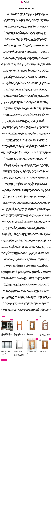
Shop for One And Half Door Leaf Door (19, 285)
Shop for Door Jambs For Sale (34, 122)
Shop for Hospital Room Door (34, 202)
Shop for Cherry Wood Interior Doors (7, 97)
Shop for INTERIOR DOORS (10, 216)
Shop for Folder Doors (15, 167)
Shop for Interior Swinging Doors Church (24, 222)
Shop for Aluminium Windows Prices (40, 33)
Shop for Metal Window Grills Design (10, 266)
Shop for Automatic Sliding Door (10, 66)
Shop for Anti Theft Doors (44, 53)
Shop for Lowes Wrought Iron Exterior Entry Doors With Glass (11, 247)
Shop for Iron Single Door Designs (10, 226)
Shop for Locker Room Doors (30, 241)
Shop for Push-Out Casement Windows (7, 309)
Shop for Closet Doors (20, 103)
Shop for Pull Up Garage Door (10, 308)
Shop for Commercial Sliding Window (32, 108)
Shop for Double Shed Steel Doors (42, 132)
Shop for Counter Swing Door (8, 113)
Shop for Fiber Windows (31, 158)
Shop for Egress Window (19, 138)
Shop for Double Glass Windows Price (29, 127)
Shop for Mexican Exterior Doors (31, 266)
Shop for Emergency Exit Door (42, 139)
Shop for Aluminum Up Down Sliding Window (9, 50)
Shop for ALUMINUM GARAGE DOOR (30, 40)
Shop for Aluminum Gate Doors (42, 40)
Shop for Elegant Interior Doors (31, 139)
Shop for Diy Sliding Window (24, 120)
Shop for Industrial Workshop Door (44, 211)
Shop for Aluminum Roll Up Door (27, 44)
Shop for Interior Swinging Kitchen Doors (38, 222)
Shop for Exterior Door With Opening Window (29, 151)
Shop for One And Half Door (7, 285)
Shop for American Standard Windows (32, 52)
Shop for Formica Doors (17, 171)
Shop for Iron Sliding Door (21, 226)
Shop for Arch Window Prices (7, 60)
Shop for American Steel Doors (44, 52)
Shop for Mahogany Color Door (32, 253)
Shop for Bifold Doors (42, 75)
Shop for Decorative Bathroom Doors (33, 116)
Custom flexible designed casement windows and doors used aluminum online (19, 334)
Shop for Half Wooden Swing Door (33, 195)
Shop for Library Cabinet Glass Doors (42, 239)
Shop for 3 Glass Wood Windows (13, 13)
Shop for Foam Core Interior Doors (18, 166)
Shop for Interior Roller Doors (6, 221)
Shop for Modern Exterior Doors (42, 270)
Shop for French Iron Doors (44, 176)
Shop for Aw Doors (44, 66)
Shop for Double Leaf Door (9, 129)
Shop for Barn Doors (15, 69)
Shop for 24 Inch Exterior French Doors (19, 12)
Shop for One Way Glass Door (6, 286)
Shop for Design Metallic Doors (24, 119)
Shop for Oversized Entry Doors (32, 289)
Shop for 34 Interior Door (10, 15)
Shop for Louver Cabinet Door (21, 242)
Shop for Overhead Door (22, 289)
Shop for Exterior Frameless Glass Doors (7, 152)
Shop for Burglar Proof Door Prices (11, 82)
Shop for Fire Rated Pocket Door (33, 160)
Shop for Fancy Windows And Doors (11, 158)
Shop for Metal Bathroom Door (27, 260)
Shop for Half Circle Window (43, 191)
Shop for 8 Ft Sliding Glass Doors (41, 19)
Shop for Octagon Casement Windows (21, 279)
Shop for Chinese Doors (47, 97)
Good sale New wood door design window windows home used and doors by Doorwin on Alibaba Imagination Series (45, 335)
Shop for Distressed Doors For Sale (13, 120)
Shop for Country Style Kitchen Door (43, 113)
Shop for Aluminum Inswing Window (24, 41)
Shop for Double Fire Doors (7, 127)
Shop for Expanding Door (11, 146)
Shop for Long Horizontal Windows (42, 241)
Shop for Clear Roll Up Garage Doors (42, 102)
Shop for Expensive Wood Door (31, 146)
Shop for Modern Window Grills (37, 272)
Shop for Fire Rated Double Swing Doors (8, 160)
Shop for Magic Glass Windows (25, 252)
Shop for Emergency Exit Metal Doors (15, 140)
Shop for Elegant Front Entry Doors (19, 139)
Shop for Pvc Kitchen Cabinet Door (31, 311)
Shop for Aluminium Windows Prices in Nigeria (12, 34)
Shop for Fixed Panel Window (46, 163)
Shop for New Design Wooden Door (21, 278)
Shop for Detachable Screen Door (35, 119)
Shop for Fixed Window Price (8, 164)
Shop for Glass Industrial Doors (45, 185)
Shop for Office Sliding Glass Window (11, 284)
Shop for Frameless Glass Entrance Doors (11, 173)
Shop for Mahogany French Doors (43, 253)
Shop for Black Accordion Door (9, 77)
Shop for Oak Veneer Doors (9, 279)
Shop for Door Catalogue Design (27, 121)
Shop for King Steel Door (29, 232)
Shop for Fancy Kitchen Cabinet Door (20, 157)
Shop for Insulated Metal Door (19, 214)
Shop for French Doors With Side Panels (10, 176)
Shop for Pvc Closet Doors (35, 309)
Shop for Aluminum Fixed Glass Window (23, 39)
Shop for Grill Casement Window (32, 191)
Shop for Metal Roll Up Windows (42, 264)
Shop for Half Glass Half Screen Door (29, 192)
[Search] (14, 2)
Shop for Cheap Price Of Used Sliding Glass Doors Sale (10, 95)
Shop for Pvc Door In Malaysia (8, 310)
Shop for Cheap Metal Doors (33, 94)
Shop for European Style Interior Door (45, 144)
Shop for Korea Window (35, 235)
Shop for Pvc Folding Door (8, 311)
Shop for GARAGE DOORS (44, 179)
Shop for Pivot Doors (22, 295)
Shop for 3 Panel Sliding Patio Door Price (37, 13)
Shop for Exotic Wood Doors (20, 145)
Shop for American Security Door (8, 52)
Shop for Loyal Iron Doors (10, 248)
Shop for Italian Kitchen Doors (42, 227)
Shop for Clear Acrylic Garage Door (9, 102)
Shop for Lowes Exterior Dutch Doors (23, 245)
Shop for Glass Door (30, 184)
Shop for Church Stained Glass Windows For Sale (32, 100)
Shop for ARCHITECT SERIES (34, 63)
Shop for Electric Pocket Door (28, 138)
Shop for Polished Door (28, 302)
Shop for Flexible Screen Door (8, 165)
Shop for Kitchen (4, 233)
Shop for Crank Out (6, 114)
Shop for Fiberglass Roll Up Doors (12, 159)
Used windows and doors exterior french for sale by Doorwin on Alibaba (6, 353)
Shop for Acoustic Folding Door (30, 25)
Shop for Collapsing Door (29, 103)
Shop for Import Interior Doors (19, 208)
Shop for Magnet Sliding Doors (46, 252)
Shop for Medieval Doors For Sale (20, 259)
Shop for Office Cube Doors (32, 279)
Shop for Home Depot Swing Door (43, 198)
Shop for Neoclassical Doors (21, 277)
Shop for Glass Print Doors (7, 188)
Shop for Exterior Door (4, 151)
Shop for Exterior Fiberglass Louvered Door (44, 151)
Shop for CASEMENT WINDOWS (25, 85)
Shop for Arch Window (32, 59)
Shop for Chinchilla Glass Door (37, 97)
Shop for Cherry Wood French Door (44, 96)
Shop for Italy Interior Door (22, 228)
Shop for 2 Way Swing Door (7, 12)
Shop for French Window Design (32, 177)
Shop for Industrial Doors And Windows (43, 209)
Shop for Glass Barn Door (19, 183)
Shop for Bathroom (43, 70)
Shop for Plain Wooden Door (32, 296)
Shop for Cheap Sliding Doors (45, 95)
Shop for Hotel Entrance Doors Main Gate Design (30, 203)
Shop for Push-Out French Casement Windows (22, 309)
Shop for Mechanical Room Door (9, 259)
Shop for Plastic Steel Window (22, 298)
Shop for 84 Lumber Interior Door (19, 20)
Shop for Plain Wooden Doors (42, 296)
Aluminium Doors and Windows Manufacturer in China (5, 332)
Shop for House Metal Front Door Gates (30, 204)
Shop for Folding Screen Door (7, 170)
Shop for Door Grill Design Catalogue (39, 121)
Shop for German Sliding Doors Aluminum (10, 182)
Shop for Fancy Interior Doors (8, 157)
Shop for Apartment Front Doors (23, 58)
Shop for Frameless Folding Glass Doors (27, 172)
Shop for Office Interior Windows (32, 283)
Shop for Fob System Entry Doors (45, 166)
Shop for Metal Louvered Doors (10, 264)
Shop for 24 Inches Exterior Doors (32, 12)
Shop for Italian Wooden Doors (11, 228)
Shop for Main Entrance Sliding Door (7, 255)
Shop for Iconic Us (25, 207)
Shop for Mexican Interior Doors (42, 266)
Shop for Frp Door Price (18, 178)
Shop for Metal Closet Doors (38, 260)
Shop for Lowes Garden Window (45, 245)
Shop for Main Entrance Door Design (40, 254)
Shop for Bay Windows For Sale (7, 72)
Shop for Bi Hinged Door (9, 75)
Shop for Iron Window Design (30, 226)
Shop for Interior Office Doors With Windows (28, 220)
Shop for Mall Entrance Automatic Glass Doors (43, 255)
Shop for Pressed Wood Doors (31, 305)
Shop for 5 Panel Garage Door (10, 19)
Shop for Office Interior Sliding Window (20, 283)
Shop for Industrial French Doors (8, 210)
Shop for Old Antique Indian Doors (23, 284)
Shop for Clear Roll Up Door (30, 102)
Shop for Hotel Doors (6, 203)
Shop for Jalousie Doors (31, 228)
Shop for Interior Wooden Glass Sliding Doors (35, 223)
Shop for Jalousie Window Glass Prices (22, 229)
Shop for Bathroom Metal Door (8, 71)
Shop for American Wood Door (21, 53)
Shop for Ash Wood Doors (26, 64)
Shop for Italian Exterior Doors (20, 227)
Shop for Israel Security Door (10, 227)
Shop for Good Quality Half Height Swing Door (21, 190)
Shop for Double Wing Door (32, 135)
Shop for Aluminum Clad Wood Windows (40, 38)
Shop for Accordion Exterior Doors (18, 22)
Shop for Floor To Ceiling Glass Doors (20, 165)
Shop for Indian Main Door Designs (40, 208)
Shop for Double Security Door (31, 132)
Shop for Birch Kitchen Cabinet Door (40, 76)
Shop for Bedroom (27, 72)
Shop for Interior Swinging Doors (12, 222)
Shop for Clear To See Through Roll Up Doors (8, 103)
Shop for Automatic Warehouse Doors (34, 66)
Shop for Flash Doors (28, 164)
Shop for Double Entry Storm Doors (44, 126)
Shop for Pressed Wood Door (20, 305)
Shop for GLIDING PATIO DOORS (45, 189)
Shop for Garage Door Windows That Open (32, 179)
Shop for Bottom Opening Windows (31, 78)
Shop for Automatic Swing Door (21, 66)
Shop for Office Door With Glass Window (21, 280)
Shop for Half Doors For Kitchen (8, 192)
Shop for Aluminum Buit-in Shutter (26, 37)
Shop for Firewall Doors (26, 163)
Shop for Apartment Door (32, 56)
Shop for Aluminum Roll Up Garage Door (10, 45)
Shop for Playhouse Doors (9, 299)
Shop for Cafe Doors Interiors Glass (8, 83)
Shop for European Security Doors (6, 144)
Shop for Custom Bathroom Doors (25, 115)
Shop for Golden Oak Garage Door (7, 190)
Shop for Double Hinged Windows (19, 128)
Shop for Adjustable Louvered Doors (12, 27)
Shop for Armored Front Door (5, 64)
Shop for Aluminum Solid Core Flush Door (27, 47)
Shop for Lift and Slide (4, 240)
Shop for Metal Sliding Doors (31, 265)
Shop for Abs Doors (36, 21)
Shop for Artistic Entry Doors (16, 64)
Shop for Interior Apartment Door (6, 215)
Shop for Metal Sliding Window (42, 265)
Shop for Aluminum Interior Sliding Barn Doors (38, 41)
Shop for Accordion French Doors (31, 22)
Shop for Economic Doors (9, 138)
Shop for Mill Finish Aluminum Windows (21, 267)
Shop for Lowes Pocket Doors (24, 246)
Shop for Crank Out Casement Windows (30, 114)
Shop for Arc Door (44, 58)
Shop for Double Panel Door (20, 132)
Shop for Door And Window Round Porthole (14, 121)
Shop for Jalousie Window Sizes (34, 229)
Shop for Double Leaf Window (19, 129)
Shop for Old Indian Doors (34, 284)
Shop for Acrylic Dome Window (9, 26)
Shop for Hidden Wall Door (28, 197)
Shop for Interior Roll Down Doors (42, 220)
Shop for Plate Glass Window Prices (33, 298)
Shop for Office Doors (32, 280)
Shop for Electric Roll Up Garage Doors (40, 138)
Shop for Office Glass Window (8, 283)
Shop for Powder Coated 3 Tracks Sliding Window (25, 303)
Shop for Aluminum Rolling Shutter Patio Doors (40, 45)
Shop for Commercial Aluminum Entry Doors (23, 104)
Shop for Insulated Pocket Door (31, 214)
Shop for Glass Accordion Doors (43, 182)
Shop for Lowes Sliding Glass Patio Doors (36, 246)
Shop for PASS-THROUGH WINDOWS (8, 292)
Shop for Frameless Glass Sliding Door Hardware (27, 173)
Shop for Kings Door (46, 232)
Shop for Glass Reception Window (17, 188)
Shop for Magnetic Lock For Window (20, 253)
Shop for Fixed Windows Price (19, 164)
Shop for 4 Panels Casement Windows (33, 16)
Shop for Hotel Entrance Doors (16, 203)
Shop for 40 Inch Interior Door (45, 16)
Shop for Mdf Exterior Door (42, 258)
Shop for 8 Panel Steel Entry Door (8, 20)
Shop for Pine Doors (9, 295)
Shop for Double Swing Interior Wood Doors (28, 134)
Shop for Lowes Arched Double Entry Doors (9, 245)
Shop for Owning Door (6, 290)
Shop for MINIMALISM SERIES (43, 267)
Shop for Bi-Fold (17, 75)
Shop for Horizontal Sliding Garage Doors (24, 201)
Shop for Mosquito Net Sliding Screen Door (43, 273)
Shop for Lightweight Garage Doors (34, 240)
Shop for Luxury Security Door (18, 251)
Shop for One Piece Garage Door (43, 285)
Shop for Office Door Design (9, 280)
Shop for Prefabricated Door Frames (13, 304)
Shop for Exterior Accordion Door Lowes (12, 147)
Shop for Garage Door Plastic (8, 179)
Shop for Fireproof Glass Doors (6, 163)
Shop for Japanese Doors (45, 229)
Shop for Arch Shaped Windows (9, 59)
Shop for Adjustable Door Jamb (43, 26)
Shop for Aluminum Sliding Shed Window (37, 46)
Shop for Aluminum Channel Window (26, 38)
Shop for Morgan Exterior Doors (7, 273)
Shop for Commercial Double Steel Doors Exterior (12, 107)
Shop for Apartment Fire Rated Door (11, 58)
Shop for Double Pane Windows (10, 132)
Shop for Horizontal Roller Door (11, 201)
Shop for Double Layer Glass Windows (43, 128)
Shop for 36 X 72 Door (42, 15)
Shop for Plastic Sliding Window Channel (44, 297)
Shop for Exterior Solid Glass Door (18, 153)
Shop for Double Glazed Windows (7, 128)
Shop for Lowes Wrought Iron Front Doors (28, 247)
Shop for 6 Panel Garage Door (20, 19)
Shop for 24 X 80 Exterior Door (44, 12)
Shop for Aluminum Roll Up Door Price (40, 44)
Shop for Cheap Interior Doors (23, 94)
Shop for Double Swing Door (19, 133)
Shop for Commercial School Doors (7, 108)
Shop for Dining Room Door (46, 119)
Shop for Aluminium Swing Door (44, 31)
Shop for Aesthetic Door (23, 27)
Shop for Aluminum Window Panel (23, 50)
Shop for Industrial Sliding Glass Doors (43, 210)
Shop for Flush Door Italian (44, 165)
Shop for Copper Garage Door (34, 110)
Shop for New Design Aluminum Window (44, 277)
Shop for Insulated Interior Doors (8, 214)
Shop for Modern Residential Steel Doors (7, 272)
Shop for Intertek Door (47, 223)
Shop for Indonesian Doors (19, 209)
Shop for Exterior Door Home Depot (15, 151)
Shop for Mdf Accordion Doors (23, 258)
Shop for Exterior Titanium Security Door (30, 153)
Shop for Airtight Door (42, 27)
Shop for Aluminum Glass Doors (11, 41)
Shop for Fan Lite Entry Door (43, 154)
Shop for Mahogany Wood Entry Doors (27, 254)
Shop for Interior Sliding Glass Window (18, 221)
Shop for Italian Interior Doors (31, 227)
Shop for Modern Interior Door (6, 271)
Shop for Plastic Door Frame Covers (31, 297)
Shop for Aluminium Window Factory (12, 33)
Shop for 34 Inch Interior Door (43, 14)
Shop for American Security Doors (19, 52)
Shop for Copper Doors (14, 110)
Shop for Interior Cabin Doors (38, 215)
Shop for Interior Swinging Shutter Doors (7, 223)
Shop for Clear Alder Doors (21, 102)
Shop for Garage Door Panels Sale (44, 178)
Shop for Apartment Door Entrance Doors (43, 56)
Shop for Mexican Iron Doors (8, 267)
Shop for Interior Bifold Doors (27, 215)
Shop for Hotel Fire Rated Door (44, 203)
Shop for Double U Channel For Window (10, 135)
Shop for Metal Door (47, 260)
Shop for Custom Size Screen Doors (7, 116)
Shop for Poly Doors (37, 302)
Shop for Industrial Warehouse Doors (21, 211)
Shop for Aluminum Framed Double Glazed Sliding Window (14, 40)
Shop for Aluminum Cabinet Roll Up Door (39, 37)
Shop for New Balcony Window (32, 277)
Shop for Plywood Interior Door (19, 302)
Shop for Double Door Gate (6, 126)
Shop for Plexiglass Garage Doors (42, 299)
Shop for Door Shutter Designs (45, 122)
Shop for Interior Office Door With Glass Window (12, 220)
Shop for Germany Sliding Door (32, 182)
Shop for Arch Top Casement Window (21, 59)
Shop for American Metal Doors (10, 51)
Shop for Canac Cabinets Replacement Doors (32, 83)
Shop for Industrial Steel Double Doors (8, 211)
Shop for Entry (40, 141)
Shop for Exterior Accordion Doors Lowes (39, 147)
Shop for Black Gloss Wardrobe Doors (21, 77)
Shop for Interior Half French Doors (40, 217)
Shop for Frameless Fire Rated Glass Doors (13, 172)
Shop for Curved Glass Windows (43, 114)
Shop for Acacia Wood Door (45, 21)
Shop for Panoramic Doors (35, 290)
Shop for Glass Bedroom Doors (10, 184)
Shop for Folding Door (35, 167)
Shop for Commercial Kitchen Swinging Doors (40, 107)
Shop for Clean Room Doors (41, 101)
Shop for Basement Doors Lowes (42, 69)
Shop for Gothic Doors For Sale (35, 190)
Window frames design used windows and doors (31, 334)
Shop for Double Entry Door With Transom (30, 126)
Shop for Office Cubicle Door (42, 279)
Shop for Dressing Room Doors (43, 135)
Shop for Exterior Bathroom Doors (39, 148)
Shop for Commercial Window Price (45, 108)
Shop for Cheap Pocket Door (43, 94)
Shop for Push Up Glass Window (31, 308)
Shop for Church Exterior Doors (19, 100)
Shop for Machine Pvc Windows (14, 252)
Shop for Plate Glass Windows (45, 298)
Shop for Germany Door (22, 182)
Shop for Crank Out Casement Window (17, 114)
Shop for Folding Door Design (44, 167)
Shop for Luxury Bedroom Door (41, 248)
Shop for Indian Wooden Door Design (8, 209)
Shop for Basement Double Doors (11, 70)
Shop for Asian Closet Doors (35, 64)
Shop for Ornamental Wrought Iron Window (43, 286)
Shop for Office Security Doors (44, 283)
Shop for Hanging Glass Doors (12, 196)
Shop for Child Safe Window (18, 97)
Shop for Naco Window (4, 277)
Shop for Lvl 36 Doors (4, 252)
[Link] (25, 2)
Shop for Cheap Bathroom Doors (40, 89)
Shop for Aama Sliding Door (18, 21)
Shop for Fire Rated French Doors (21, 160)
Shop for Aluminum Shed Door (12, 46)
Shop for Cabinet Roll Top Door (23, 82)
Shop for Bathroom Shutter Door (19, 71)
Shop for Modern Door (22, 270)
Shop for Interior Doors (19, 216)
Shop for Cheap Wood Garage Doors (19, 96)
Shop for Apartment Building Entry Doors (19, 56)
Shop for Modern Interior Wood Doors (18, 271)
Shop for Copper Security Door (45, 110)
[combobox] (8, 2)
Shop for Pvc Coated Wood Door (46, 309)
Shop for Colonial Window (47, 103)
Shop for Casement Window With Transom (12, 85)
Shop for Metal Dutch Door (32, 261)
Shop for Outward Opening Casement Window (10, 289)
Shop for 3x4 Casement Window (7, 16)
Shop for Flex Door (36, 164)
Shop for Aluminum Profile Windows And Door (13, 44)
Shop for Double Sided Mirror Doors (7, 133)
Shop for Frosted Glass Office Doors (7, 178)
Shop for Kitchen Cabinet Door (13, 233)
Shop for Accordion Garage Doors (42, 22)
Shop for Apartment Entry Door (32, 57)
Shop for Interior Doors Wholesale (29, 216)
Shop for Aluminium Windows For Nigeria (26, 33)
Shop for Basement (23, 69)
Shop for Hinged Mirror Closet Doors (9, 198)
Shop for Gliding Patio (35, 189)
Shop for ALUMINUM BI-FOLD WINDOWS (12, 37)
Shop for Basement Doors (31, 69)
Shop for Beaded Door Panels (18, 72)
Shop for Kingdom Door (38, 232)
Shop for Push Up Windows (41, 308)
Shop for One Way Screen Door (18, 286)
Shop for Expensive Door (20, 146)
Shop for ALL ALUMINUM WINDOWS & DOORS (11, 28)
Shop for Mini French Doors (32, 267)
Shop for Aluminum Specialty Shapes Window (42, 47)
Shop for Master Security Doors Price (11, 258)
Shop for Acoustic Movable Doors (42, 25)
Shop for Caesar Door (42, 82)
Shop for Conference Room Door (34, 109)
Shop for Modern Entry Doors (31, 270)
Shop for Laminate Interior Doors (46, 236)
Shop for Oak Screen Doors (45, 278)
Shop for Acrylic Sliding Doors (32, 26)
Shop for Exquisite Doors (41, 146)
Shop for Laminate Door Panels (35, 236)
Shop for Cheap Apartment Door (29, 89)
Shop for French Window (22, 177)
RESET (3, 316)
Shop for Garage (35, 178)
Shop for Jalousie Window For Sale (8, 229)
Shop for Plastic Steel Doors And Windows (9, 298)
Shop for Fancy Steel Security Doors (43, 157)
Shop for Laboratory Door (15, 236)
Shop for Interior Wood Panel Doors (21, 223)
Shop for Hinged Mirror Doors (20, 198)
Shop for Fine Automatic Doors (24, 159)
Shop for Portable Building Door (11, 303)
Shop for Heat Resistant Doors (23, 196)
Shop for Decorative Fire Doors (45, 116)
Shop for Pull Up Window (20, 308)
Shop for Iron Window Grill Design (41, 226)
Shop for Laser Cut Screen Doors (9, 239)
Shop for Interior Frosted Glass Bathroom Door (13, 217)
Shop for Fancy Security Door (31, 157)
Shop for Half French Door (18, 192)
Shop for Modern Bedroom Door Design (11, 270)
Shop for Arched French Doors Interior (43, 60)
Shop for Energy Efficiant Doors (38, 140)
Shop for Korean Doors (43, 235)
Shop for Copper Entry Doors (23, 110)
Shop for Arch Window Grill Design (42, 59)
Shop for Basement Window (22, 70)
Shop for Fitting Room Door (35, 163)
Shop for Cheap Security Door (25, 95)
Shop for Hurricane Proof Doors (6, 207)
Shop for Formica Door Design (8, 171)
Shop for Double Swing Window (41, 134)
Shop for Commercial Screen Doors (19, 108)
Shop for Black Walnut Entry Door (9, 78)
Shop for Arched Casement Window (19, 60)
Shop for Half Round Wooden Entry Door (20, 195)
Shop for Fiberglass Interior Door (41, 158)
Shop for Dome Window (34, 120)
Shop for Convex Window (44, 109)
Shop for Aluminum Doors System (10, 39)
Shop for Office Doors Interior (42, 280)
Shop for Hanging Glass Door (44, 195)
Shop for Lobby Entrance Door (20, 241)
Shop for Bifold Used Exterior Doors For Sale (13, 76)
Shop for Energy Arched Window (27, 140)
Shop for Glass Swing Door (26, 189)
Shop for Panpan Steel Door (44, 290)
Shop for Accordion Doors (8, 22)
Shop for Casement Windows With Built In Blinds (39, 85)
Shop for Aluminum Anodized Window (40, 34)
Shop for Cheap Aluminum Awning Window (37, 88)
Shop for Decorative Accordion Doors (20, 116)
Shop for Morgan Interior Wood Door (30, 273)
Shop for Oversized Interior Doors (44, 289)
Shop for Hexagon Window (19, 197)
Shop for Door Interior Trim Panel (23, 122)
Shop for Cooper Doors (5, 110)
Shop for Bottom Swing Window (43, 78)
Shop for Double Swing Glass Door (44, 133)
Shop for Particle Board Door (41, 291)
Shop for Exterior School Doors (6, 153)
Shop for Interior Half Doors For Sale (28, 217)
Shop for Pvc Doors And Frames (34, 310)
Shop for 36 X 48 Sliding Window (20, 15)
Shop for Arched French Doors (31, 60)
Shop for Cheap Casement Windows (32, 90)
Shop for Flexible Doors (44, 164)
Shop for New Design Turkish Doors (8, 278)
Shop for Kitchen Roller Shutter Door (44, 234)
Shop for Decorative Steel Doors (6, 119)
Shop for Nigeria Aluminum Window (33, 278)
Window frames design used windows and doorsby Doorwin (44, 353)
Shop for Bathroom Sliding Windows (31, 71)
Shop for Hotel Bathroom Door (45, 202)
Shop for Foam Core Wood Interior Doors (31, 166)
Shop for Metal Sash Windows (10, 265)
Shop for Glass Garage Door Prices (16, 185)
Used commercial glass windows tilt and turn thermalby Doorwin (32, 353)
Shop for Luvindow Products (20, 248)
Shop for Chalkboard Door (12, 88)
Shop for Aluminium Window (41, 32)
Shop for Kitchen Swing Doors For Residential (22, 235)
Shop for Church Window (46, 100)
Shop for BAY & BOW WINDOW (44, 71)
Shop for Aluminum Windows (34, 50)
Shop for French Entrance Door (23, 176)
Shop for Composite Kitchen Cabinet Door (10, 109)
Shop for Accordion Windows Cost (10, 25)
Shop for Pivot (15, 295)
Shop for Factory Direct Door (19, 154)
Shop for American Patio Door (42, 51)
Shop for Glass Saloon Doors (16, 189)
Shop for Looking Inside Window (10, 242)
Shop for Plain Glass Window (9, 296)
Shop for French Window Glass (43, 177)
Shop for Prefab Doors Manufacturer (40, 303)
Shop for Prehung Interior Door (40, 304)
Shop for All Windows (30, 28)
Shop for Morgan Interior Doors (18, 273)
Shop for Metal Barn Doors (17, 260)
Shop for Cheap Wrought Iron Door (31, 96)
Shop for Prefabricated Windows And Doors (27, 304)
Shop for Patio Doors (29, 292)
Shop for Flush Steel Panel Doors (7, 166)
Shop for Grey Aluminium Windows (20, 191)
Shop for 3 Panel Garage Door (25, 13)
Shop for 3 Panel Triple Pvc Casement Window (11, 14)
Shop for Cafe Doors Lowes (19, 83)
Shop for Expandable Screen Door (32, 145)
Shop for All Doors (23, 28)
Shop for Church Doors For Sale (7, 100)
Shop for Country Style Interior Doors (30, 113)
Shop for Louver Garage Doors (32, 242)
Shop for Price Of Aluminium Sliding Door (43, 305)
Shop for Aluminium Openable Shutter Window (10, 31)
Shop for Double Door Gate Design (17, 126)
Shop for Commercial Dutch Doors (26, 107)
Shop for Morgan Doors (47, 272)
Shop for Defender (15, 119)
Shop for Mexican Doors (21, 266)
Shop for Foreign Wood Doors (44, 170)
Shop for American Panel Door (32, 51)
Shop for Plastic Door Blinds (19, 297)
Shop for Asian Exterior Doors (46, 64)
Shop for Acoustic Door (20, 25)
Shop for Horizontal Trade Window (22, 202)
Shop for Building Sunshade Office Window (11, 81)
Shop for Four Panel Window (27, 171)
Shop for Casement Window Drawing (39, 84)
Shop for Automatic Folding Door (18, 65)
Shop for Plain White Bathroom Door (21, 296)
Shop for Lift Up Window (23, 240)
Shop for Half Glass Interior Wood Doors (42, 192)
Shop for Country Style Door (18, 113)
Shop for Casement (10, 84)
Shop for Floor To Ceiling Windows (33, 165)
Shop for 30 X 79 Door (23, 14)
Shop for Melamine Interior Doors (32, 259)
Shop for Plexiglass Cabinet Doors (30, 299)
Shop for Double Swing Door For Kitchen (31, 133)
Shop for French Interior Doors (33, 176)
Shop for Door (41, 120)
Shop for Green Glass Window (9, 191)
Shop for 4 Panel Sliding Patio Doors (19, 16)
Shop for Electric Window (9, 139)
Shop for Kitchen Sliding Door (9, 235)
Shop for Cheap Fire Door (21, 91)
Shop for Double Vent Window (22, 135)
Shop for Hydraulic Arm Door (16, 207)
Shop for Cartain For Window (45, 83)
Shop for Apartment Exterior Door (44, 57)
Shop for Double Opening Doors (42, 129)
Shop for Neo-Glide (13, 277)
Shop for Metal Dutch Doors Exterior (43, 261)
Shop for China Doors (27, 97)
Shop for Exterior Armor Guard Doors (27, 148)
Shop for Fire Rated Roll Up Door (44, 160)
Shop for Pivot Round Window (41, 295)
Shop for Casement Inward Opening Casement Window (23, 84)
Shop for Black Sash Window (32, 77)
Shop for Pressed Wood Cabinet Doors (8, 305)
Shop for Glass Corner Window (21, 184)
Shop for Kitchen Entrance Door (7, 234)
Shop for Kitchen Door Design (37, 233)
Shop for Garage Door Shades (19, 179)
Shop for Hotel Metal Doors (9, 204)
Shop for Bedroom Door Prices (36, 72)
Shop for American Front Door (45, 50)
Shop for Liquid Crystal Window (46, 240)
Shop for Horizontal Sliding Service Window (39, 201)
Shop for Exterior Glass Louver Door (21, 152)
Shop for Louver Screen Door (42, 242)
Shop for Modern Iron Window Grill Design (32, 271)
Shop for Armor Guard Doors (45, 63)
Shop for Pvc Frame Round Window (19, 311)
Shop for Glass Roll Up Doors (6, 189)
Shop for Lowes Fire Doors (34, 245)
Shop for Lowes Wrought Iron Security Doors (44, 247)
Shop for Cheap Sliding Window (7, 96)
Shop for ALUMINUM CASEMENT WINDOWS (12, 38)
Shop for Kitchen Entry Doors (32, 234)
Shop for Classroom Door (18, 101)
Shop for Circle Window (9, 101)
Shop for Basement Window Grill (33, 70)
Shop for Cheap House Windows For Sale (10, 94)
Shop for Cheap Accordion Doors (23, 88)
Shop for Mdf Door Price (33, 258)
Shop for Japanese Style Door (7, 232)
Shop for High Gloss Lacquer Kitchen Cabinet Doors (42, 197)
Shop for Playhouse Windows (19, 299)
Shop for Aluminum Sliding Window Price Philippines (10, 47)
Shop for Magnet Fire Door (36, 252)
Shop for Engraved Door (24, 141)
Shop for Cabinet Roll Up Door (33, 82)
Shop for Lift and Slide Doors (13, 240)
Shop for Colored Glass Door (10, 104)
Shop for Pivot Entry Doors (31, 295)
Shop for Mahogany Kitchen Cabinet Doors (13, 254)
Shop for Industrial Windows (33, 211)
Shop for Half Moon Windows (7, 195)
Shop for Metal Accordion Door (43, 259)
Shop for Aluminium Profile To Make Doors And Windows (28, 31)
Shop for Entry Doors (46, 141)
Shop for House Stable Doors (42, 204)
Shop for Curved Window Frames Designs (12, 115)
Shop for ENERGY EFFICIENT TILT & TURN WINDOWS (10, 141)
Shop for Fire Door (33, 159)
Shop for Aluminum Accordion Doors (27, 34)
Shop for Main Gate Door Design (19, 255)
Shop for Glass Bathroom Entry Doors (41, 183)
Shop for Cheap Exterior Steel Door (9, 91)
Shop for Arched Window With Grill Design (9, 63)
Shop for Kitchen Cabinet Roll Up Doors (25, 233)
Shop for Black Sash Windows (43, 77)
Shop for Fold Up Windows (7, 167)
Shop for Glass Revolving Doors (44, 188)
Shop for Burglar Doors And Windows (42, 81)
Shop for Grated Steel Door (45, 190)
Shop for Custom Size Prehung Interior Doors (39, 115)
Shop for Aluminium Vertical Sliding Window (28, 32)
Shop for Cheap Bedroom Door (9, 90)
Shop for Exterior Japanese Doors (33, 152)
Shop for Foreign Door (26, 170)
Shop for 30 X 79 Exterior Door (33, 14)
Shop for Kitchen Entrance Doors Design (20, 234)
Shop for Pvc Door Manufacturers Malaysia (21, 310)
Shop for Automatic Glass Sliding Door (31, 65)
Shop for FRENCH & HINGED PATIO (41, 173)
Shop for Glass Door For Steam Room (41, 184)
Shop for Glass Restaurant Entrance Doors (31, 188)
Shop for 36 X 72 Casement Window (32, 15)
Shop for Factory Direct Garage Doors (32, 154)
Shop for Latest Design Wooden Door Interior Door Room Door (25, 239)
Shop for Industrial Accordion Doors (30, 209)
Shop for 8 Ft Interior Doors (30, 19)
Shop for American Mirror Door (21, 51)
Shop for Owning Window (15, 290)
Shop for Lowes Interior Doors (13, 246)
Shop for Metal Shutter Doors (20, 265)
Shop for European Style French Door (32, 144)
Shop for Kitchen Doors (47, 233)
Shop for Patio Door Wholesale (20, 292)
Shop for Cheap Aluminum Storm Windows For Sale (14, 89)
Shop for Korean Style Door (5, 236)
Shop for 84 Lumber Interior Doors (31, 20)
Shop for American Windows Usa (9, 53)
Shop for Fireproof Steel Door (17, 163)
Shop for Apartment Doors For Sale (8, 57)
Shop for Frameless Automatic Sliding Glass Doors (41, 171)
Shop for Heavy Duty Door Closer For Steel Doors (37, 196)
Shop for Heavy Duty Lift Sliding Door (8, 197)
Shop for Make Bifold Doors (30, 255)
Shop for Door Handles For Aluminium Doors (9, 122)
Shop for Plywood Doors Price (8, 302)
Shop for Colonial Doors (38, 103)
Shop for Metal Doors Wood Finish (21, 261)
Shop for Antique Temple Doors (7, 56)
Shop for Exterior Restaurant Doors (45, 152)
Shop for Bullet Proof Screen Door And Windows (27, 81)
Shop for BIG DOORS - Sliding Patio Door (27, 76)
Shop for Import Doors (10, 208)
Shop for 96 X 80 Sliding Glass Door (43, 20)
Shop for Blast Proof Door (20, 78)
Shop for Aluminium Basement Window (41, 28)
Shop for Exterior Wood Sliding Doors (44, 153)
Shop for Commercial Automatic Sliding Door (39, 104)
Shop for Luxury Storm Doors (29, 251)
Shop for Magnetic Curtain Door (8, 253)
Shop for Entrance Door (32, 141)
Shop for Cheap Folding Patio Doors (31, 91)
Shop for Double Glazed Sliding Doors (43, 127)
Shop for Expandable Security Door (44, 145)
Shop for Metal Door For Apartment (8, 261)
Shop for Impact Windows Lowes (45, 207)
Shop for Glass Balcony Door (9, 183)
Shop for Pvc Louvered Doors (43, 311)
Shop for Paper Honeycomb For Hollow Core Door (14, 291)
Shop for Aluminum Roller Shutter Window (25, 45)
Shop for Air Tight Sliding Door (33, 27)
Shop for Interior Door (47, 215)
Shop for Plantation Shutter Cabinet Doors (7, 297)
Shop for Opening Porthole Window (29, 286)
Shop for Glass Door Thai (6, 185)
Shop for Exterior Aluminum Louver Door (13, 148)
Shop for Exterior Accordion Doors (25, 147)
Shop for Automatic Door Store (7, 65)
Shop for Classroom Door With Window (30, 101)
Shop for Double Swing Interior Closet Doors (13, 134)
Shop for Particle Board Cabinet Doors (29, 291)
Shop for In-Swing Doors (29, 208)
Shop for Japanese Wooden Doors (18, 232)
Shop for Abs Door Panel (28, 21)
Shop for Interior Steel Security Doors (44, 221)
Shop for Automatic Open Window (44, 65)
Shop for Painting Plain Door (25, 290)
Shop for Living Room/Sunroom (9, 241)
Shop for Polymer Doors (45, 302)
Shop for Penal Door (47, 292)
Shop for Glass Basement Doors (29, 183)
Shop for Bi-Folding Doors (34, 75)
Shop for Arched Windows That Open (23, 63)
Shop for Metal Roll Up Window (31, 264)
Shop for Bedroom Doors (46, 72)
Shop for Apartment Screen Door (34, 58)
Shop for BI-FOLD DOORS (25, 75)
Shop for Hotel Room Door (19, 204)
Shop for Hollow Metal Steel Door (31, 198)
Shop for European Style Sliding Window (8, 145)
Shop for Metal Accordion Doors (7, 260)
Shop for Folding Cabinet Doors (26, 167)
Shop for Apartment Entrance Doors (20, 57)
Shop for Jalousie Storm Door (40, 228)
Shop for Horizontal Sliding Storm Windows (9, 202)
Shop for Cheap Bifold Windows (20, 90)
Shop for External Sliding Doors (9, 154)
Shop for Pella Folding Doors (38, 292)
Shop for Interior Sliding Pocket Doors (31, 221)
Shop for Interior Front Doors (41, 216)
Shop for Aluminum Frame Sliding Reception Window (39, 39)
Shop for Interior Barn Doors (17, 215)
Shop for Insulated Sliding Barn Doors (43, 214)
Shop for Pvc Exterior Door (44, 310)
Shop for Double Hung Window (31, 128)
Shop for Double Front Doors (17, 127)
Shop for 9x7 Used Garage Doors (8, 21)
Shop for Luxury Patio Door (8, 251)
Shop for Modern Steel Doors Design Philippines (23, 272)
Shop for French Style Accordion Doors (10, 177)
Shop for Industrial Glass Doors (19, 210)
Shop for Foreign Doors (35, 170)
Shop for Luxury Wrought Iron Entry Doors (41, 251)
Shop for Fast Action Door (22, 158)
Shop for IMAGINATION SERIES (34, 207)
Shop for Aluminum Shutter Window (24, 46)
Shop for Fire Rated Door (41, 159)
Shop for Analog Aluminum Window (32, 53)
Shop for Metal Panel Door (20, 264)
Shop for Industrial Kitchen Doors (30, 210)
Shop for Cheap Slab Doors (35, 95)
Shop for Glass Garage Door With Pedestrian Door (31, 185)
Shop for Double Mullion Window (30, 129)
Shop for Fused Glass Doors (27, 178)
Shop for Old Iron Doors (43, 284)
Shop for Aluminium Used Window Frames (13, 32)
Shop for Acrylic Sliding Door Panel (20, 26)
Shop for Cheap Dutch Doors (43, 90)
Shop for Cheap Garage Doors (43, 91)
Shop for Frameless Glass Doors (40, 172)
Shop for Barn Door (8, 69)
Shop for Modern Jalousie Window (45, 271)
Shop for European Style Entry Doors (19, 144)
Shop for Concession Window (23, 109)
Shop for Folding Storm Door (17, 170)
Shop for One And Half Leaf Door (32, 285)
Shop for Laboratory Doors (24, 236)
